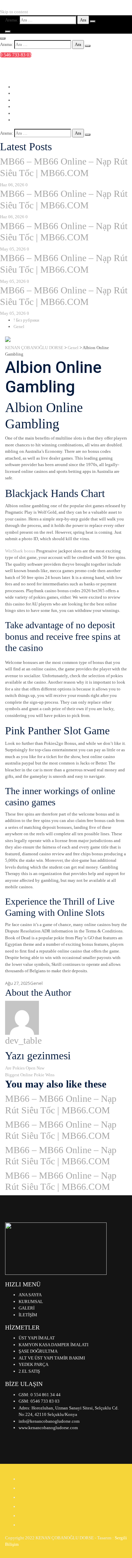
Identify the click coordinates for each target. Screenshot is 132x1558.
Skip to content (14, 11)
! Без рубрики (26, 320)
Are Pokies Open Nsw (24, 1068)
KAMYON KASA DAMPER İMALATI (53, 1344)
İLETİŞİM (28, 1314)
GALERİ (27, 1308)
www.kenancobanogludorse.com (48, 1427)
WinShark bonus (20, 550)
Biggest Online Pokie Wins (29, 1074)
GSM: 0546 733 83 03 (39, 1401)
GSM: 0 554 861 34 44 (40, 1394)
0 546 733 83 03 (15, 54)
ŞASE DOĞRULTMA (38, 1351)
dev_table (23, 1040)
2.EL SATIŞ (29, 1371)
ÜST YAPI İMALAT (37, 1337)
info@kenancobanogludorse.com (44, 68)
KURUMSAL (31, 1301)
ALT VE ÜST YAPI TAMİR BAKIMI (52, 1357)
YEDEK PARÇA (33, 1364)
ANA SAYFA (30, 1294)
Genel (19, 326)
